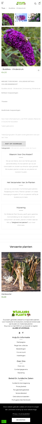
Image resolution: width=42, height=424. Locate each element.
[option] (8, 19)
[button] (3, 421)
